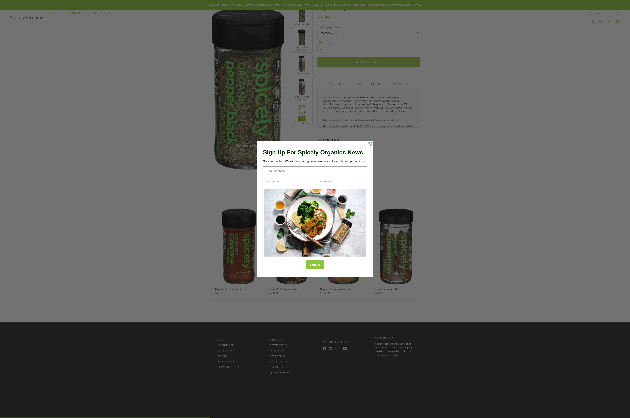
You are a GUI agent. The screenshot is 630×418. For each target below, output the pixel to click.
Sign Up (315, 264)
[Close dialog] (370, 143)
